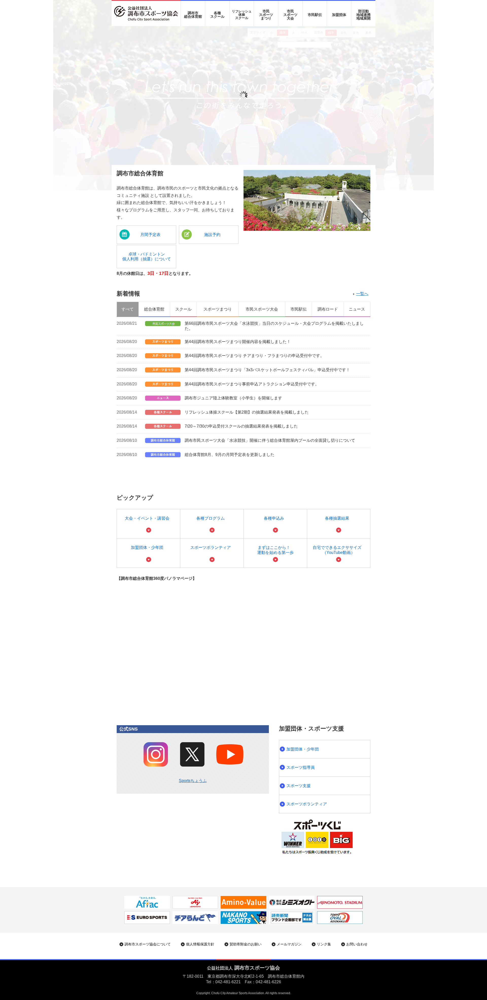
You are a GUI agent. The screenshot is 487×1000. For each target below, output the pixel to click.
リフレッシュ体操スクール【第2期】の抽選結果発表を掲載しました (247, 412)
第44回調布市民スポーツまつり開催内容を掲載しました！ (238, 342)
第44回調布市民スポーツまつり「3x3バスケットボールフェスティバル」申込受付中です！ (267, 370)
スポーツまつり (217, 309)
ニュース (357, 309)
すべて (127, 309)
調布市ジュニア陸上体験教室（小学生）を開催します (233, 398)
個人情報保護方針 (200, 944)
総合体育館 (154, 309)
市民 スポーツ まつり (266, 14)
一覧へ (362, 294)
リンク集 (324, 944)
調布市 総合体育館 (193, 15)
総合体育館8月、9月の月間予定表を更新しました (229, 454)
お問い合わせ (357, 944)
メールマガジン (289, 944)
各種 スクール (217, 15)
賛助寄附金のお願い (246, 944)
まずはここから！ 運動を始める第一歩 (275, 549)
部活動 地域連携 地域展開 (363, 14)
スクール (183, 309)
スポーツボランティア (210, 547)
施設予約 (212, 234)
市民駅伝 (315, 15)
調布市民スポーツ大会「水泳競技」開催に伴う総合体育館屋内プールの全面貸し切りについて (270, 440)
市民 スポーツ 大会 (290, 14)
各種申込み (274, 518)
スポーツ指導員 (300, 767)
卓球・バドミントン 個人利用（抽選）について (146, 256)
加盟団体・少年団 (147, 547)
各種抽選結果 (337, 518)
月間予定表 (150, 234)
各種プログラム (210, 518)
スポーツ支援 (298, 786)
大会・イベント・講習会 (147, 518)
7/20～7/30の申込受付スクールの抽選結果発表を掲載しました (241, 426)
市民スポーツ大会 (262, 309)
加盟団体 (339, 15)
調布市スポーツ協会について (148, 944)
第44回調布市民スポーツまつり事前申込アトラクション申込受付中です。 (252, 384)
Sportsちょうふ (193, 780)
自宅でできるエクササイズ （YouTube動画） (337, 549)
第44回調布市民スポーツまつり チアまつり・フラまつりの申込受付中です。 (254, 355)
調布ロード (328, 309)
